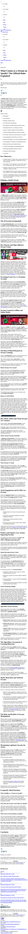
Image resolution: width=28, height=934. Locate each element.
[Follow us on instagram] (1, 919)
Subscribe (16, 861)
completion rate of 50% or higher (19, 527)
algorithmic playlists (20, 739)
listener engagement (11, 274)
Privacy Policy (20, 862)
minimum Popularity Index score (17, 667)
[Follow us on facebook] (3, 919)
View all (2, 871)
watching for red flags (13, 709)
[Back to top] (2, 905)
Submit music (8, 30)
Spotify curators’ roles (14, 781)
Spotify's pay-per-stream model (19, 215)
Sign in (2, 30)
